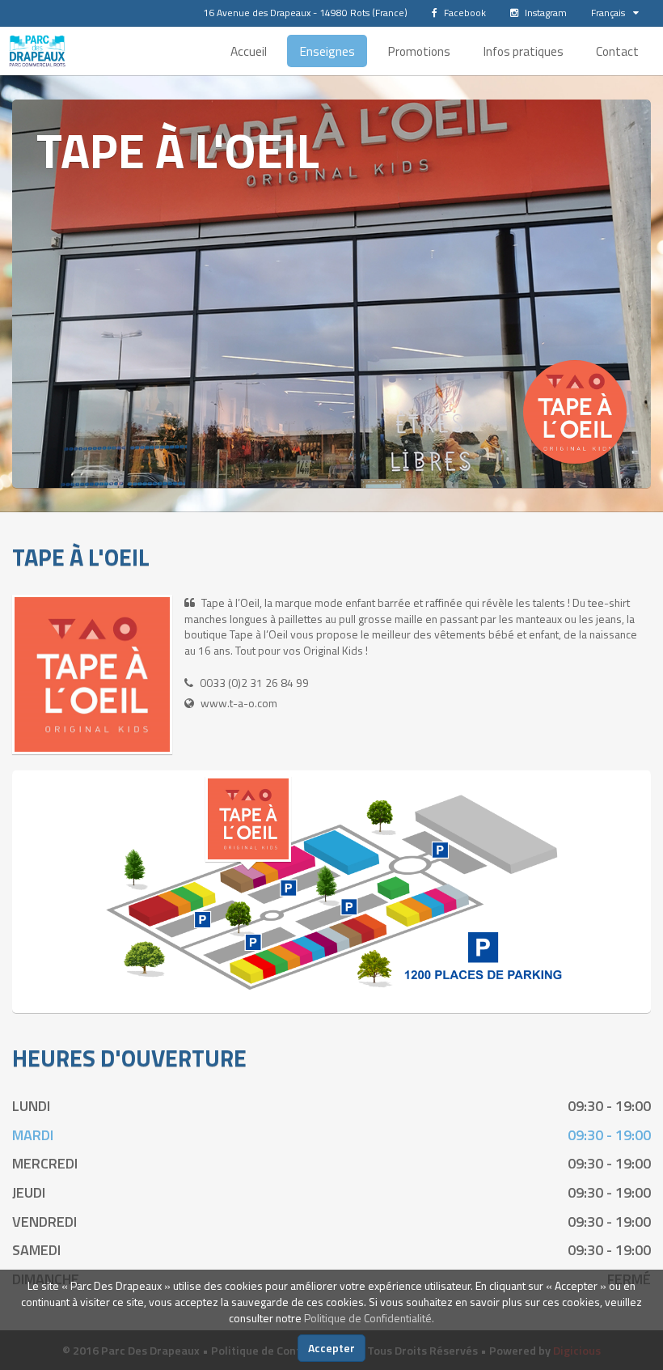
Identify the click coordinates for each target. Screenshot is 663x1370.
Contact (617, 51)
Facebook (463, 12)
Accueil (248, 51)
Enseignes (327, 51)
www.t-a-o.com (239, 702)
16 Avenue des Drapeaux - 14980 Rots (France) (305, 12)
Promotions (418, 51)
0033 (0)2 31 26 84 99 (254, 682)
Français (608, 12)
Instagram (544, 12)
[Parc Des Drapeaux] (37, 51)
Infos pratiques (523, 51)
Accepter (331, 1347)
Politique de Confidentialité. (369, 1317)
